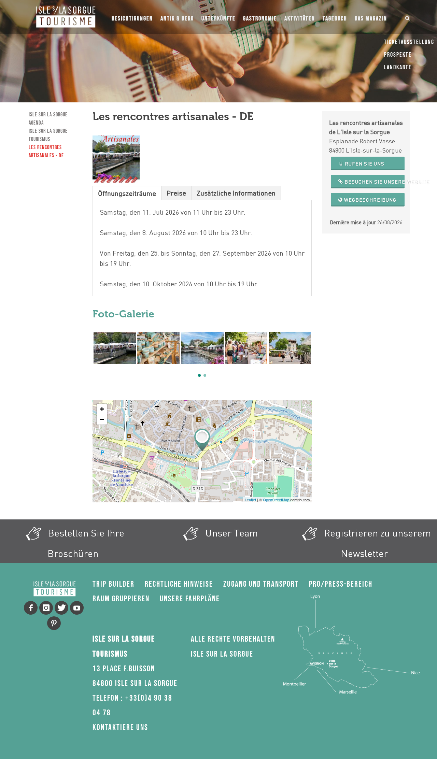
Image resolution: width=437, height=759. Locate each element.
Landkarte (398, 67)
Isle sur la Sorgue (48, 115)
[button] (199, 375)
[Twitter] (61, 608)
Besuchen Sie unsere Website (374, 182)
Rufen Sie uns (363, 164)
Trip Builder (114, 584)
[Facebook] (31, 608)
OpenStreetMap (276, 499)
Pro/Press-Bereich (340, 584)
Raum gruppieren (121, 599)
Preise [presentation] (176, 193)
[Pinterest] (54, 623)
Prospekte (398, 54)
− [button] (102, 419)
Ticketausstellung (409, 42)
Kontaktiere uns (120, 727)
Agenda (36, 123)
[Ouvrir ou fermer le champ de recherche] (407, 17)
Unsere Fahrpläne (190, 599)
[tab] (127, 193)
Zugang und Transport (261, 584)
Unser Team (230, 533)
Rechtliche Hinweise (179, 584)
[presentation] (96, 355)
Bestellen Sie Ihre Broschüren (84, 543)
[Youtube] (77, 608)
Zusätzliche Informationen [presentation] (236, 193)
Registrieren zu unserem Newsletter (376, 543)
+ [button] (102, 409)
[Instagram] (46, 608)
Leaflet (250, 499)
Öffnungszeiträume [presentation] (127, 193)
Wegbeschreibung (369, 200)
